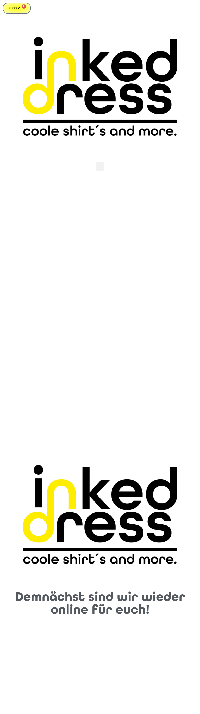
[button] (100, 166)
